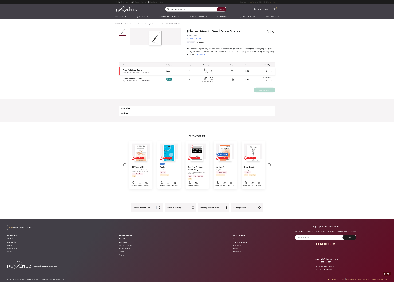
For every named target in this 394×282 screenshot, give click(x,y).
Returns (9, 252)
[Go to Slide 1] (122, 32)
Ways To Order (11, 242)
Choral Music (124, 24)
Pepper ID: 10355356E (129, 81)
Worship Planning (124, 248)
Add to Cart (264, 90)
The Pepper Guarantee (240, 242)
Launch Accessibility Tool (379, 279)
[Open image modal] (155, 39)
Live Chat (272, 2)
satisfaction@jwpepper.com (325, 266)
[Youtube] (329, 244)
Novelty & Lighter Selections (150, 24)
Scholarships (237, 252)
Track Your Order (12, 248)
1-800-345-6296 (326, 262)
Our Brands (237, 245)
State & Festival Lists (125, 245)
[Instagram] (325, 244)
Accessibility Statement (353, 279)
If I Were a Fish (138, 167)
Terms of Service (333, 279)
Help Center (10, 239)
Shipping (9, 245)
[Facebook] (317, 244)
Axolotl (163, 167)
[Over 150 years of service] (20, 227)
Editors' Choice (123, 239)
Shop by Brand (123, 255)
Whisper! (220, 167)
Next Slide (269, 164)
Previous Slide (124, 164)
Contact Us (251, 2)
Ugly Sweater (250, 167)
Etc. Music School (194, 38)
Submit (349, 237)
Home (117, 24)
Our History (237, 239)
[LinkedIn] (334, 244)
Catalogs (121, 252)
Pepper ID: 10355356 (129, 72)
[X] (321, 244)
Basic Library (123, 242)
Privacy (342, 279)
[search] (168, 9)
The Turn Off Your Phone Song (195, 168)
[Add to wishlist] (267, 31)
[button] (120, 16)
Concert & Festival (135, 24)
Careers (235, 248)
